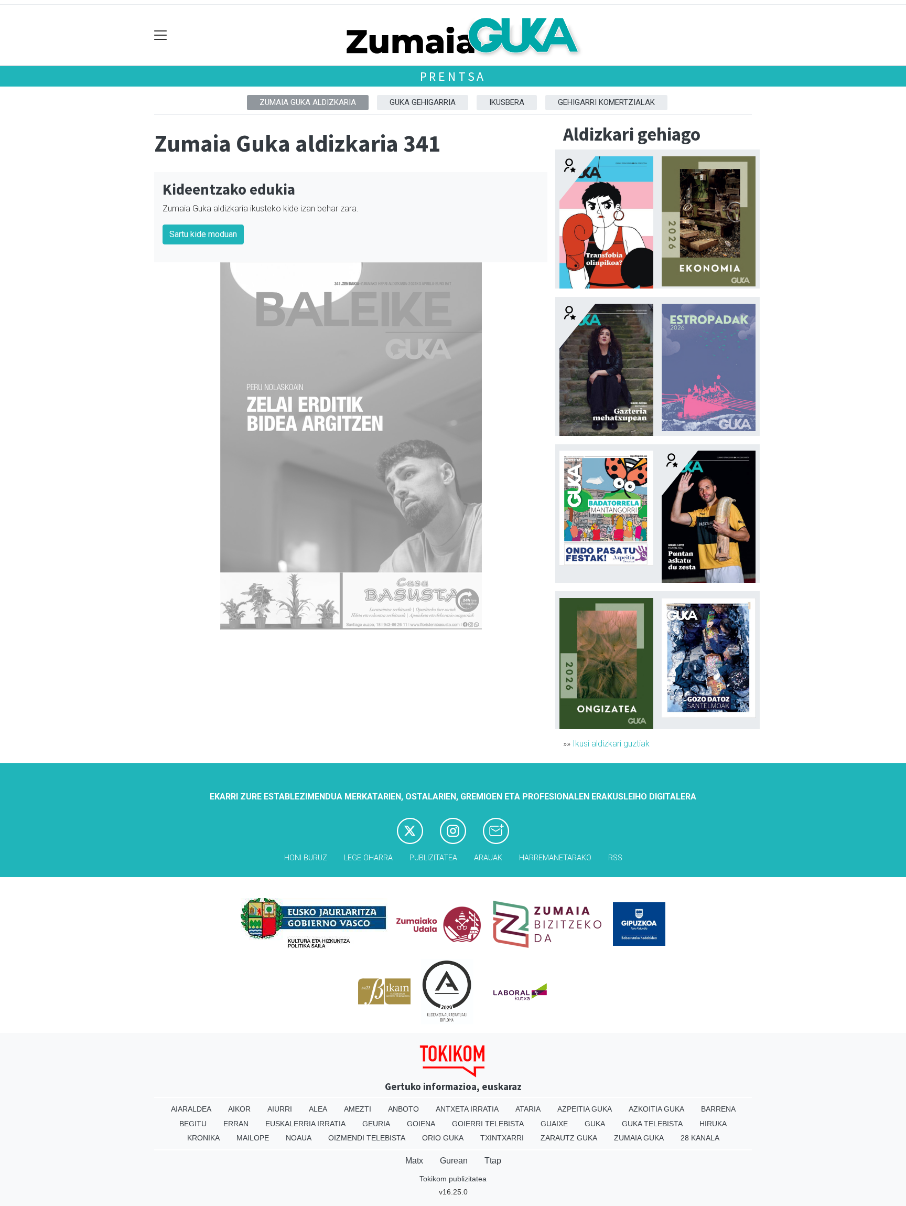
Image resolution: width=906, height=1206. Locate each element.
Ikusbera (506, 102)
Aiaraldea (191, 1109)
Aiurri (279, 1109)
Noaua (298, 1138)
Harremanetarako (555, 857)
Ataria (528, 1109)
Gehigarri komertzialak (606, 102)
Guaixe (554, 1123)
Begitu (193, 1123)
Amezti (357, 1109)
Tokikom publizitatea (453, 1179)
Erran (236, 1123)
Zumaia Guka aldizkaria (308, 102)
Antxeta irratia (467, 1109)
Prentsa (453, 76)
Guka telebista (652, 1123)
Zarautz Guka (569, 1138)
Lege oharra (368, 857)
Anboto (403, 1109)
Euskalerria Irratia (305, 1123)
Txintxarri (502, 1138)
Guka (595, 1123)
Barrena (718, 1109)
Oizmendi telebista (366, 1138)
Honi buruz (305, 857)
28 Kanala (700, 1138)
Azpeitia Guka (584, 1109)
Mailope (252, 1138)
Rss (615, 857)
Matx (414, 1160)
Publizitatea (433, 857)
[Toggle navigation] (160, 35)
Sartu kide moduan (203, 234)
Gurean (454, 1160)
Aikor (239, 1109)
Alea (318, 1109)
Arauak (488, 857)
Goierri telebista (488, 1123)
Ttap (492, 1160)
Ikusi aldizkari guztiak (611, 744)
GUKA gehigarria (423, 102)
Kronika (203, 1138)
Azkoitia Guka (656, 1109)
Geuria (376, 1123)
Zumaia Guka (639, 1138)
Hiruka (713, 1123)
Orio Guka (442, 1138)
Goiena (421, 1123)
